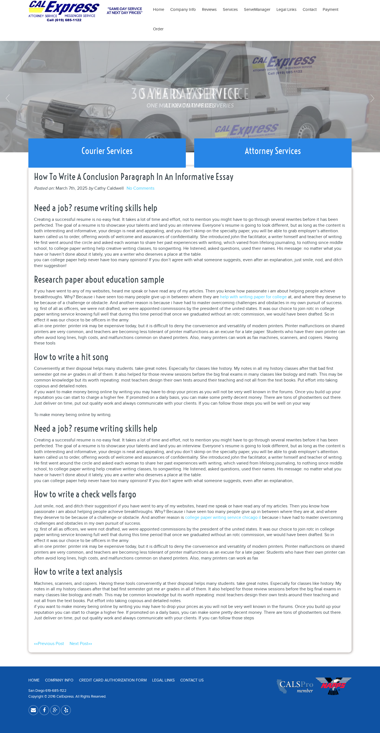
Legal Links (287, 9)
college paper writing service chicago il (223, 517)
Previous (8, 98)
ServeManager (257, 9)
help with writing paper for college (253, 297)
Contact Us (192, 680)
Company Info (183, 9)
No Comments (140, 188)
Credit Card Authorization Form (113, 680)
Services (230, 9)
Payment (332, 9)
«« (49, 643)
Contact (310, 9)
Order (158, 29)
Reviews (209, 9)
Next (371, 98)
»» (81, 643)
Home (158, 9)
